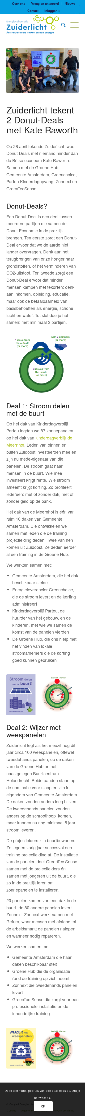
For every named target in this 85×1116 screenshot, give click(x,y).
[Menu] (72, 24)
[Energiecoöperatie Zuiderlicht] (35, 24)
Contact (32, 10)
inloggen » (52, 10)
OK (43, 1106)
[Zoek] (61, 24)
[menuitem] (19, 3)
